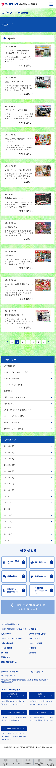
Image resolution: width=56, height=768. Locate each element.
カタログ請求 (6, 648)
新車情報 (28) (10, 366)
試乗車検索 (5, 657)
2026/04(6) (9, 471)
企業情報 (32, 648)
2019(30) (8, 534)
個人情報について (8, 676)
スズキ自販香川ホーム (10, 624)
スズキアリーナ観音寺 (14, 12)
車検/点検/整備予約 (9, 662)
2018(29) (8, 540)
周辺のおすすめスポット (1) (16, 397)
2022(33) (8, 515)
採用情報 (32, 653)
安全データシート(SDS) (10, 672)
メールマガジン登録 (12, 712)
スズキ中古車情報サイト (12, 728)
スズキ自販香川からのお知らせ (13, 629)
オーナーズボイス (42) (14, 416)
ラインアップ (34, 638)
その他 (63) (9, 404)
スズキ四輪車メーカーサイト (12, 695)
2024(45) (8, 503)
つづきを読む (25, 65)
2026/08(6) (9, 446)
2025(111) (8, 496)
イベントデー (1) (11, 378)
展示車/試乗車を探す (37, 634)
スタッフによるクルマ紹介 (12, 638)
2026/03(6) (9, 478)
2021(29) (8, 522)
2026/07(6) (9, 452)
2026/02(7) (9, 484)
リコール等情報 (40, 712)
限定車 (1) (8, 391)
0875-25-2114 (28, 608)
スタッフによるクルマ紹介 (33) (17, 410)
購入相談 (4, 653)
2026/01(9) (9, 490)
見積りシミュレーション (40, 695)
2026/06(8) (9, 459)
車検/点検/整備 (7, 643)
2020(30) (8, 528)
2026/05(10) (9, 465)
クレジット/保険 (35, 643)
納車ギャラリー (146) (13, 429)
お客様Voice (6, 634)
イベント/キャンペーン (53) (16, 372)
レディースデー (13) (13, 385)
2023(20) (8, 509)
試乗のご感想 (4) (11, 422)
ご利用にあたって (36, 672)
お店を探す (33, 629)
